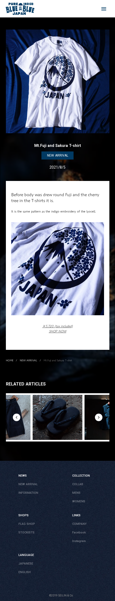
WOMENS (78, 501)
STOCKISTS (26, 532)
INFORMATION (28, 493)
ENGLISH (24, 572)
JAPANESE (25, 563)
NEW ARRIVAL (28, 360)
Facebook (79, 532)
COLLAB (77, 484)
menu (104, 9)
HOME (9, 360)
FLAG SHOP (26, 524)
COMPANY (79, 524)
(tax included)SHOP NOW (57, 329)
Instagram (79, 541)
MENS (76, 493)
